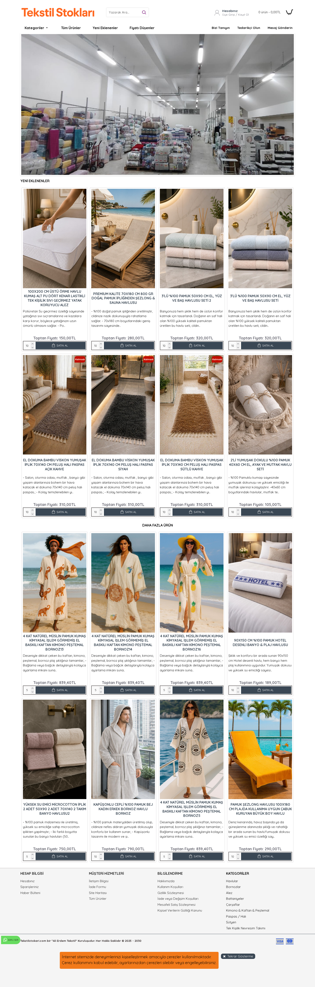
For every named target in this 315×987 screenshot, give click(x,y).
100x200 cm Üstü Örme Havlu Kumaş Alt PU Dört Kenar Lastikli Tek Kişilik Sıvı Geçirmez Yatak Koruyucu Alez (54, 298)
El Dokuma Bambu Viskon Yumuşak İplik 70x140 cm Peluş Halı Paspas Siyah (123, 464)
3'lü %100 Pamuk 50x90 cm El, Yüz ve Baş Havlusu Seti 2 (192, 298)
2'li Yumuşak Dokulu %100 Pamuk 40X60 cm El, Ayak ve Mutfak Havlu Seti (260, 464)
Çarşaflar (233, 905)
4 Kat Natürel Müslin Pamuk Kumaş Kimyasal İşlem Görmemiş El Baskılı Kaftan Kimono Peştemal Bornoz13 (54, 642)
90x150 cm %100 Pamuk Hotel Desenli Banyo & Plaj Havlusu (260, 642)
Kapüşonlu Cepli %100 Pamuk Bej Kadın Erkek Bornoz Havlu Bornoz (123, 809)
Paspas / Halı (236, 916)
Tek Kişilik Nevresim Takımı (245, 928)
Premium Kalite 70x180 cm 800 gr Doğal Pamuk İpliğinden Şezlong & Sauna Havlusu (123, 298)
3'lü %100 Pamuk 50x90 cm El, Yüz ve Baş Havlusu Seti (260, 298)
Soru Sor (13, 940)
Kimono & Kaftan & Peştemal (247, 910)
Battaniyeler (235, 899)
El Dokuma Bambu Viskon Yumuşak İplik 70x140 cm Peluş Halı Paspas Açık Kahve (54, 464)
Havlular (232, 881)
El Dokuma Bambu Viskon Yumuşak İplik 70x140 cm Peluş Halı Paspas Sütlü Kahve (191, 464)
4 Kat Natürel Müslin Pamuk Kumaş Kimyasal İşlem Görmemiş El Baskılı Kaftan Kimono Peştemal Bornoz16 (191, 642)
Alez (229, 893)
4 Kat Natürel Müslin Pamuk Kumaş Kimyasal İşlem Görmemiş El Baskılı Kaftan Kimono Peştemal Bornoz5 (191, 809)
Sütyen (231, 922)
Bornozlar (233, 887)
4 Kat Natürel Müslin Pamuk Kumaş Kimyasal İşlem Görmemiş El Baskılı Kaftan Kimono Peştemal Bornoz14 (123, 642)
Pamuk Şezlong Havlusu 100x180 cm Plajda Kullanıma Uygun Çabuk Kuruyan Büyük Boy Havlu (260, 809)
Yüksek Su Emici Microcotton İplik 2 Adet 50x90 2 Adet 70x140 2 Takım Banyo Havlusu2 (54, 809)
